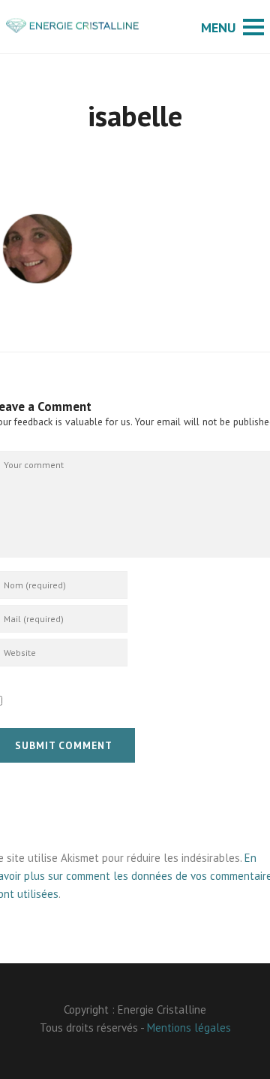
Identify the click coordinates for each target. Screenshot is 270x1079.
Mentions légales (189, 1027)
